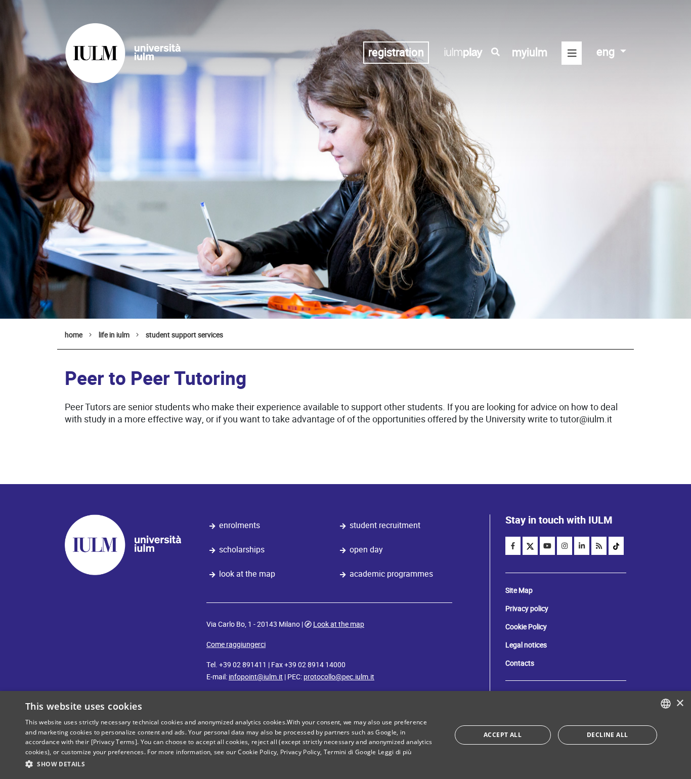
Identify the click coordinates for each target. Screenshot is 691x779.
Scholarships (242, 549)
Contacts (519, 663)
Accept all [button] (503, 734)
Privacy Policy (300, 752)
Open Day (366, 549)
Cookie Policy (526, 627)
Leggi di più (395, 752)
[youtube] (547, 546)
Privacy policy (526, 608)
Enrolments (239, 525)
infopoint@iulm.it (256, 677)
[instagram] (564, 546)
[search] (495, 52)
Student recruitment (385, 525)
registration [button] (396, 52)
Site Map (519, 590)
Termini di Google (350, 752)
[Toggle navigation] (572, 53)
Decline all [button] (607, 734)
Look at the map (247, 574)
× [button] (679, 703)
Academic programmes (391, 574)
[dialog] (345, 735)
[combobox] (666, 704)
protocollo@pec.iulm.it (339, 677)
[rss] (599, 546)
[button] (231, 764)
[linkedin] (581, 546)
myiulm (529, 52)
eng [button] (606, 52)
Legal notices (526, 645)
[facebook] (513, 546)
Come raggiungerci (236, 644)
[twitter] (530, 546)
